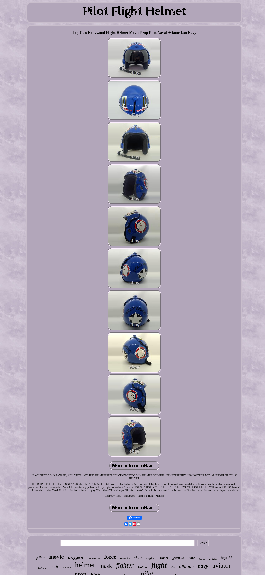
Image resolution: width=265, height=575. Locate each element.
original (150, 558)
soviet (164, 558)
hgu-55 (202, 559)
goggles (213, 559)
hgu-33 (226, 557)
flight (159, 565)
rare (192, 558)
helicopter (43, 568)
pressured (94, 558)
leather (142, 567)
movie (56, 557)
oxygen (75, 557)
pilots (40, 558)
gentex (178, 557)
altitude (186, 566)
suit (55, 566)
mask (105, 565)
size (173, 567)
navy (203, 566)
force (110, 556)
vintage (66, 567)
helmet (85, 565)
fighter (125, 565)
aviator (221, 565)
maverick (125, 558)
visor (138, 558)
